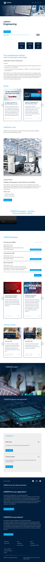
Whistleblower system (34, 545)
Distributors (19, 543)
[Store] (35, 2)
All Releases (38, 275)
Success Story (7, 200)
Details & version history (35, 249)
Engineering (7, 30)
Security (5, 552)
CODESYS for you (8, 534)
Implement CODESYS (8, 550)
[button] (5, 35)
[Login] (33, 2)
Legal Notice (6, 541)
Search (31, 541)
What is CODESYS (7, 549)
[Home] (7, 3)
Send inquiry (9, 450)
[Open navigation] (41, 3)
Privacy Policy (6, 543)
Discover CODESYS (8, 509)
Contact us (32, 543)
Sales (18, 541)
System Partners (20, 545)
